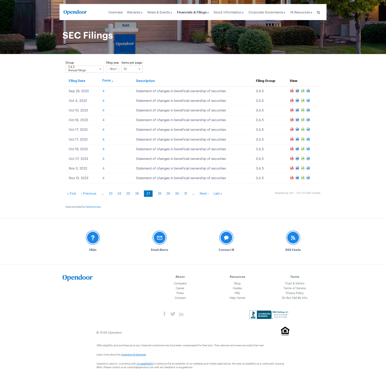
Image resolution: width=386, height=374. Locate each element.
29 (168, 193)
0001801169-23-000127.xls (303, 139)
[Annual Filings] (84, 71)
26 (137, 193)
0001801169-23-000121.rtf (298, 110)
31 (185, 193)
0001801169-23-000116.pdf (292, 91)
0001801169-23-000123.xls (303, 120)
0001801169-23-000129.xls (303, 149)
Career (180, 288)
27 (149, 194)
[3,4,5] (84, 67)
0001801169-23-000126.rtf (298, 129)
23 (110, 193)
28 (159, 193)
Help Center (237, 298)
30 (177, 193)
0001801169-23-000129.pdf (292, 149)
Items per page (131, 62)
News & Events (158, 12)
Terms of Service (294, 288)
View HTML (308, 91)
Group (70, 62)
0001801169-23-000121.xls (303, 110)
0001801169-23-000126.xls (303, 129)
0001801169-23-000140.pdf (292, 168)
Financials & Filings (192, 12)
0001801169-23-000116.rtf (298, 91)
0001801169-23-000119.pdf (292, 100)
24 (119, 193)
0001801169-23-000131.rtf (298, 158)
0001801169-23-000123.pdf (292, 120)
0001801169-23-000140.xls (303, 168)
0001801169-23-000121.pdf (292, 110)
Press (180, 293)
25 (128, 193)
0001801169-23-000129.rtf (298, 149)
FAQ (237, 293)
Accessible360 (145, 364)
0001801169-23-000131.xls (303, 158)
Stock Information (227, 12)
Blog (237, 283)
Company (180, 283)
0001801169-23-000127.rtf (298, 139)
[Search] (317, 12)
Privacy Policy (295, 293)
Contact (180, 298)
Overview (115, 12)
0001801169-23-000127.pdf (292, 139)
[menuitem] (115, 11)
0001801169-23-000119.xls (303, 100)
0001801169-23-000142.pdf (292, 178)
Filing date (77, 81)
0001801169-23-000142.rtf (298, 178)
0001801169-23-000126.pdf (292, 129)
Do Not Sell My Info (294, 298)
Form (106, 80)
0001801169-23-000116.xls (303, 91)
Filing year (112, 62)
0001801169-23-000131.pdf (292, 158)
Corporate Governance (265, 12)
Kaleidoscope (93, 207)
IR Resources (300, 12)
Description (145, 81)
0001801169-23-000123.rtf (298, 120)
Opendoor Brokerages (133, 355)
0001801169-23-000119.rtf (298, 100)
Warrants (133, 12)
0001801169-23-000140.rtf (298, 168)
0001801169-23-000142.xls (303, 178)
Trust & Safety (294, 283)
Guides (237, 288)
